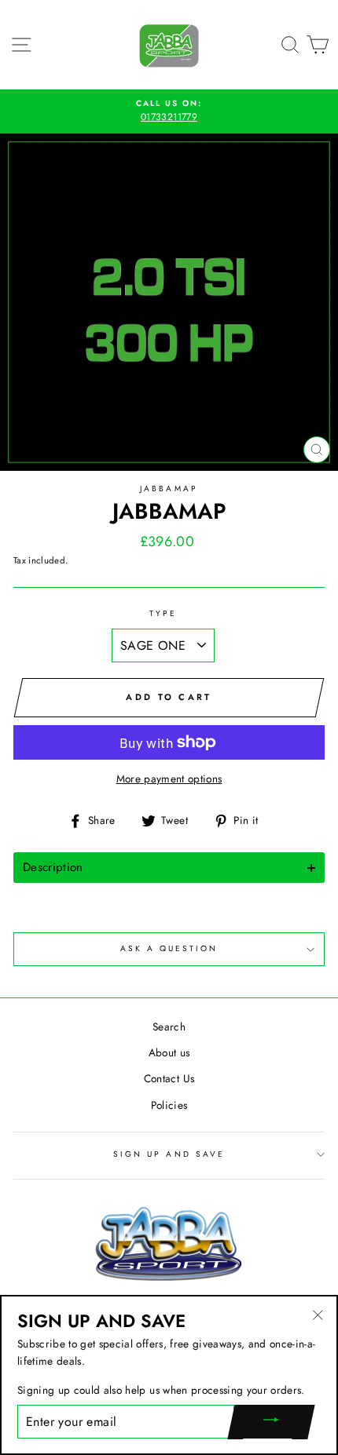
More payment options (169, 778)
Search (169, 1026)
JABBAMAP (168, 488)
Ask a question (169, 948)
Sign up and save (169, 1154)
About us (169, 1052)
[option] (169, 111)
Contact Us (169, 1078)
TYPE (163, 613)
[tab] (169, 867)
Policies (169, 1105)
